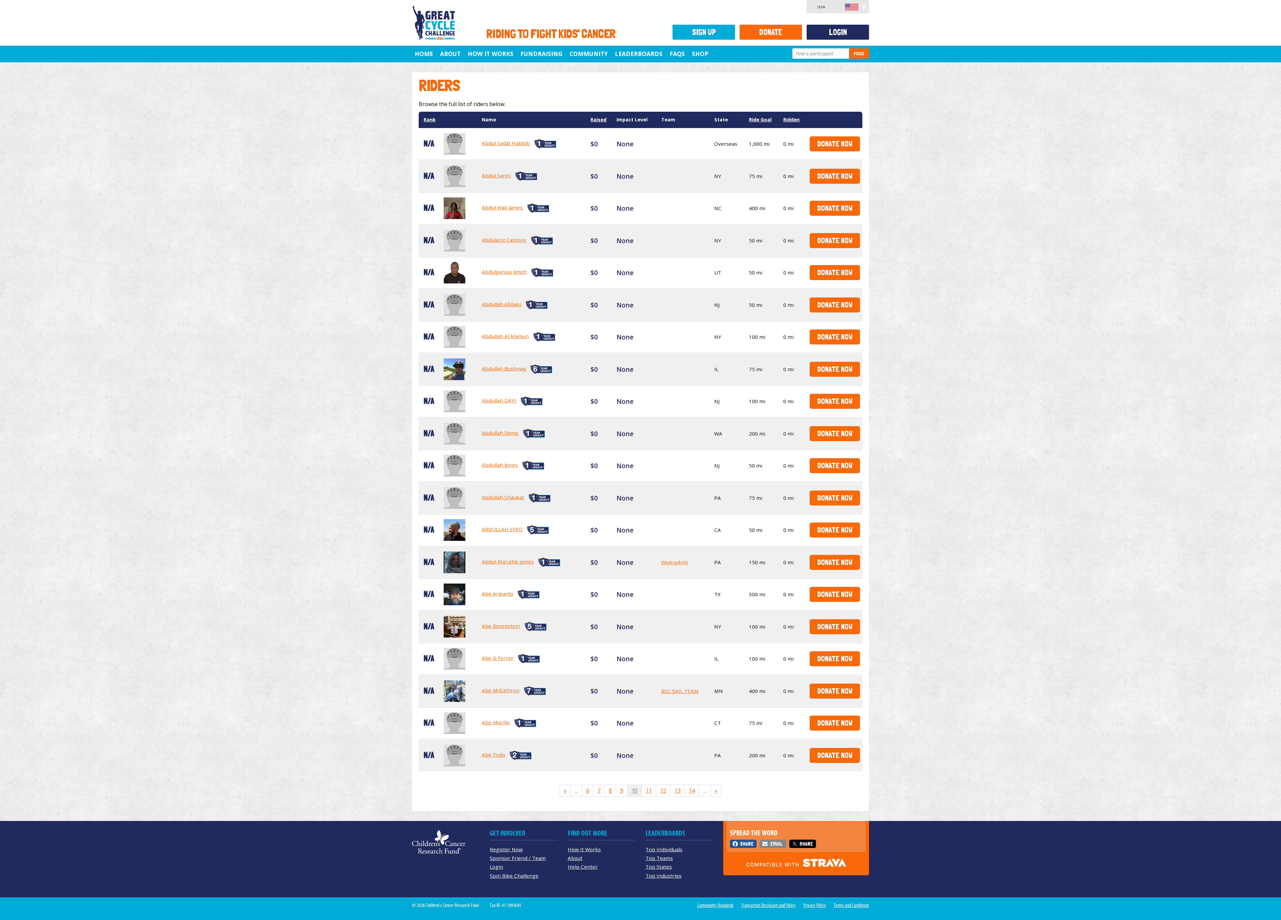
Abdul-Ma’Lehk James (508, 561)
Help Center (583, 866)
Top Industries (664, 875)
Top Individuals (664, 849)
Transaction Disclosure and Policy (768, 905)
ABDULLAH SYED (502, 529)
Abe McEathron (500, 690)
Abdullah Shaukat (503, 497)
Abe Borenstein (501, 626)
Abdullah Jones (500, 465)
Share (747, 844)
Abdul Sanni (496, 175)
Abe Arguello (497, 593)
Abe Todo (493, 754)
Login (838, 32)
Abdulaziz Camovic (504, 239)
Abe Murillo (496, 722)
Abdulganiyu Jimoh (504, 271)
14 (692, 790)
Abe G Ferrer (497, 658)
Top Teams (659, 858)
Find (859, 53)
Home (424, 54)
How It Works (490, 54)
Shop (700, 54)
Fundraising (541, 54)
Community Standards (715, 905)
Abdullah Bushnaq (504, 368)
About (450, 54)
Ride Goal (760, 119)
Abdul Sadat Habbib (506, 143)
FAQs (677, 54)
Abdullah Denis (500, 432)
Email (776, 844)
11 (649, 790)
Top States (659, 866)
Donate (770, 32)
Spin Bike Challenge (514, 875)
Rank (430, 119)
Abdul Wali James (502, 207)
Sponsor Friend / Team (518, 858)
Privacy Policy (814, 905)
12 (663, 790)
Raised (598, 119)
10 (634, 790)
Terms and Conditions (851, 905)
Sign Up (704, 32)
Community (588, 54)
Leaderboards (639, 54)
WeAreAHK (674, 562)
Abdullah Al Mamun (505, 336)
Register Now (506, 849)
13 (678, 790)
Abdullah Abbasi (501, 304)
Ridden (791, 119)
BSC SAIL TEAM (680, 691)
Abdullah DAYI (499, 400)
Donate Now (834, 143)
